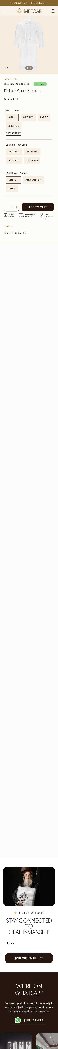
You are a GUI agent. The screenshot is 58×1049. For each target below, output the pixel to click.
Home (6, 79)
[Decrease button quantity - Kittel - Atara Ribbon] (7, 207)
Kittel (15, 79)
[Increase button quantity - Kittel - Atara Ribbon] (16, 207)
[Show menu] (4, 10)
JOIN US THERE (33, 1020)
